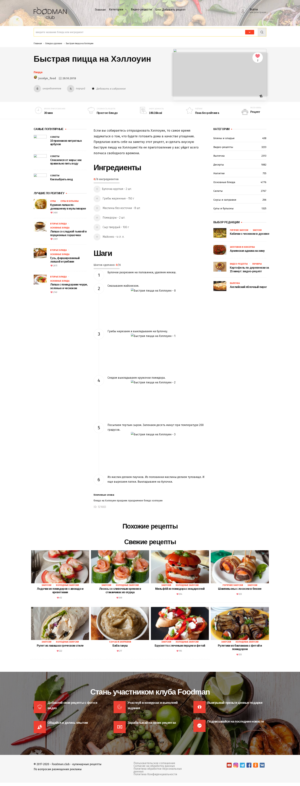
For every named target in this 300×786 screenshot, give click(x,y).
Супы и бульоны (69, 201)
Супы (53, 201)
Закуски (257, 230)
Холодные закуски (67, 585)
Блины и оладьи (239, 138)
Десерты (239, 164)
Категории (116, 9)
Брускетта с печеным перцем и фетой (180, 645)
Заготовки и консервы (242, 247)
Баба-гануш (120, 645)
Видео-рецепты (141, 9)
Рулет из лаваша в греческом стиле (60, 645)
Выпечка (239, 155)
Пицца (38, 72)
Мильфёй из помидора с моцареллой (180, 588)
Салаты (239, 190)
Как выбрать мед (61, 179)
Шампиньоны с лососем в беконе (239, 588)
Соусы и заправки (239, 199)
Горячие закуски (239, 230)
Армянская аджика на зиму (247, 250)
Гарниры (257, 264)
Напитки (239, 173)
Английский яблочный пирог (248, 286)
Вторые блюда (58, 224)
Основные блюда (59, 228)
